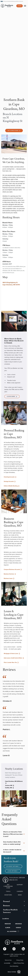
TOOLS (8, 891)
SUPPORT (20, 885)
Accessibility (7, 963)
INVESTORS (8, 895)
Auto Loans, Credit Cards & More (14, 658)
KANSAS (18, 927)
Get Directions (14, 130)
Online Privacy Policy (19, 963)
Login (20, 6)
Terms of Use (8, 960)
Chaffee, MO (9, 788)
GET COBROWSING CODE (8, 886)
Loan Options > (13, 871)
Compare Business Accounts (13, 569)
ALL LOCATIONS (12, 931)
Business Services (10, 574)
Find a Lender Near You (11, 662)
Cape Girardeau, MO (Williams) (14, 782)
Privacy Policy (19, 960)
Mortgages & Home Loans (12, 653)
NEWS (20, 895)
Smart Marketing (14, 966)
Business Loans (9, 578)
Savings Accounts (9, 481)
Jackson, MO (9, 785)
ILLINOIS (7, 927)
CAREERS (20, 891)
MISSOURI (8, 924)
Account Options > (13, 866)
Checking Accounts (10, 477)
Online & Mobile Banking (11, 486)
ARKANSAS (18, 924)
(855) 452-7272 (13, 880)
